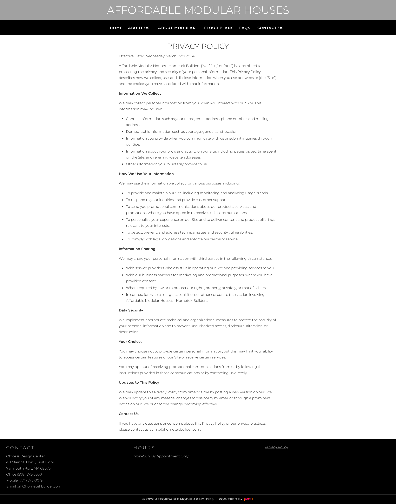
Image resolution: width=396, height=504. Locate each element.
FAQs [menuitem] (244, 28)
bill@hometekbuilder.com (39, 486)
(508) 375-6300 (29, 474)
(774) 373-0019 (30, 480)
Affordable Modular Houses (198, 10)
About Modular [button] (177, 28)
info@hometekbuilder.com (177, 429)
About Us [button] (139, 28)
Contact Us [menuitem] (270, 28)
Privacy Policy (276, 447)
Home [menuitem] (116, 28)
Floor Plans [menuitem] (219, 28)
